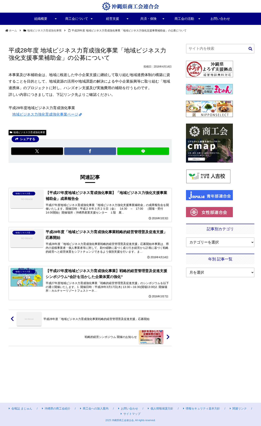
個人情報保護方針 (161, 408)
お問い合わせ (129, 408)
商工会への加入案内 (95, 408)
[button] (250, 49)
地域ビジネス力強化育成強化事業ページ (45, 114)
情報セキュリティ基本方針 (203, 408)
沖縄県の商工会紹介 (57, 408)
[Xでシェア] (37, 151)
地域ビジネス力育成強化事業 (29, 132)
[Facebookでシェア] (90, 151)
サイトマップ (131, 413)
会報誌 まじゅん (21, 408)
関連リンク (239, 408)
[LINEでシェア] (143, 151)
